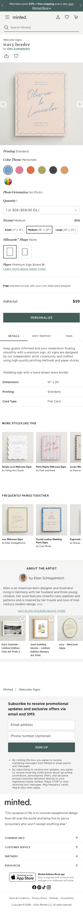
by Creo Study (43, 546)
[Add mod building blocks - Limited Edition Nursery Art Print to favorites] (51, 618)
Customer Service (17, 847)
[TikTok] (44, 886)
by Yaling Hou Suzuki (13, 470)
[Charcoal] (53, 170)
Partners (11, 856)
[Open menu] (7, 17)
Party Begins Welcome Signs (51, 466)
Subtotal (10, 301)
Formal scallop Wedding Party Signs (49, 541)
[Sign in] (58, 17)
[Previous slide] (3, 104)
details (14, 336)
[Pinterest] (39, 886)
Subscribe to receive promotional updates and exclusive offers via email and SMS (38, 709)
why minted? (41, 336)
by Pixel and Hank (45, 470)
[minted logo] (20, 17)
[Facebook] (34, 886)
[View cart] (76, 17)
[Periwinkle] (8, 170)
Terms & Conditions (19, 898)
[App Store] (22, 877)
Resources (12, 865)
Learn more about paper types (24, 268)
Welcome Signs (29, 689)
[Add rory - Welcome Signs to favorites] (79, 618)
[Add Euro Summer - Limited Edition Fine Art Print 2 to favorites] (22, 618)
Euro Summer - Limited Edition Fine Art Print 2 (11, 648)
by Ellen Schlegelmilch (13, 542)
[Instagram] (48, 886)
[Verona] (30, 170)
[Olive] (42, 170)
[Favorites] (67, 17)
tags (69, 336)
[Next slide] (80, 104)
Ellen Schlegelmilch (18, 48)
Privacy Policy (39, 898)
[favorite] (16, 56)
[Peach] (64, 170)
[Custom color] (8, 181)
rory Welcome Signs (12, 539)
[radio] (14, 230)
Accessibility (67, 898)
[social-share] (6, 56)
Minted (8, 689)
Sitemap (53, 898)
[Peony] (19, 170)
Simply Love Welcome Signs (17, 466)
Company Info (15, 838)
